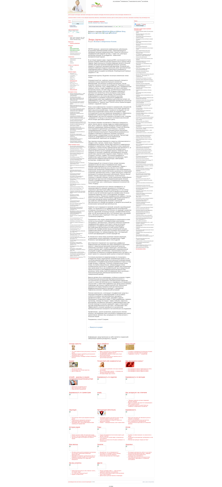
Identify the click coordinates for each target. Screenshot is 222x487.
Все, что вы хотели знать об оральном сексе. (76, 234)
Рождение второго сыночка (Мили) (143, 149)
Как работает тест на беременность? (109, 452)
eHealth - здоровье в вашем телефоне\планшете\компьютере (81, 378)
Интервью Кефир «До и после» (107, 373)
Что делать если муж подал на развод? (138, 352)
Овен (71, 37)
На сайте (138, 24)
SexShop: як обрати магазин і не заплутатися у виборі (77, 125)
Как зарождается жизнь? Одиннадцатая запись (140, 368)
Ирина (102, 23)
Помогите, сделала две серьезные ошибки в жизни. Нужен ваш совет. (77, 192)
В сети (144, 24)
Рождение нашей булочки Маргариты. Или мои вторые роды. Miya (144, 211)
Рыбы (79, 39)
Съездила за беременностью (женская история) (140, 351)
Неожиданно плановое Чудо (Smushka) (144, 186)
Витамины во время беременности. (74, 195)
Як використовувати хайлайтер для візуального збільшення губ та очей (78, 122)
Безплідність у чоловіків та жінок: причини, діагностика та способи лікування (110, 454)
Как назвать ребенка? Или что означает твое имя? (76, 177)
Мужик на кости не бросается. (76, 257)
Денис (71, 77)
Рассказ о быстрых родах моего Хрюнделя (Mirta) (143, 34)
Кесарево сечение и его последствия (75, 205)
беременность (124, 1)
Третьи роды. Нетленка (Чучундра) (143, 77)
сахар (71, 69)
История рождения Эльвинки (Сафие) (144, 168)
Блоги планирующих (74, 48)
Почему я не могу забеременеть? (77, 215)
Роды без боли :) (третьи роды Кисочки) (144, 240)
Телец (74, 37)
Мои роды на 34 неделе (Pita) (142, 178)
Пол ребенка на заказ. (75, 157)
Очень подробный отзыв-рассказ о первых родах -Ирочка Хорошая (143, 136)
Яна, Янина (72, 83)
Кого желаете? (73, 182)
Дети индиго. (73, 181)
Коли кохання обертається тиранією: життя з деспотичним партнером (111, 357)
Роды (99, 427)
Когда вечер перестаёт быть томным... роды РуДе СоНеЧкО (144, 157)
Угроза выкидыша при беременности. (75, 201)
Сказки (71, 361)
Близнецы (78, 37)
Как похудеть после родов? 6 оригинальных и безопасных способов (76, 208)
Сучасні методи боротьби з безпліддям (109, 456)
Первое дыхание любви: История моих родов (83, 435)
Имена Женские (73, 89)
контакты (126, 17)
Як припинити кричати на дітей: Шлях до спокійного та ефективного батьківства (138, 406)
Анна (71, 88)
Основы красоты (75, 344)
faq (140, 17)
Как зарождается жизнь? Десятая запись (138, 370)
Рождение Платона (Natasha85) (143, 83)
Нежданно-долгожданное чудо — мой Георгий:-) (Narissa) (144, 223)
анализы (109, 17)
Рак (81, 37)
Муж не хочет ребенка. (75, 189)
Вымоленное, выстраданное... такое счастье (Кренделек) (144, 131)
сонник (78, 17)
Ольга (71, 86)
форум (86, 17)
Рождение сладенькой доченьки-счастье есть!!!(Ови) (143, 203)
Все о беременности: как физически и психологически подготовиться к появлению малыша (139, 422)
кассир (71, 66)
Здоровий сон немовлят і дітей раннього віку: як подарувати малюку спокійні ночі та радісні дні (77, 116)
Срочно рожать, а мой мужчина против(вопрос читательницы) (77, 252)
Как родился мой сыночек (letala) (143, 152)
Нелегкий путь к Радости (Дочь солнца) (144, 117)
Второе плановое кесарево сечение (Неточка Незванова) (144, 85)
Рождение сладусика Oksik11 (142, 71)
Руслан (71, 79)
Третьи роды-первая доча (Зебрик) (143, 160)
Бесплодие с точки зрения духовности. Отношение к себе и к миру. (77, 249)
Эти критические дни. (74, 235)
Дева (71, 38)
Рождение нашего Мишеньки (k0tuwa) (144, 79)
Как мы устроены (75, 463)
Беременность (131, 410)
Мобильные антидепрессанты (79, 386)
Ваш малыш (73, 444)
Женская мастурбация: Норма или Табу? (138, 439)
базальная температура (75, 53)
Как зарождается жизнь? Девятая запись (138, 371)
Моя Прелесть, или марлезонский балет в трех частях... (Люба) (145, 128)
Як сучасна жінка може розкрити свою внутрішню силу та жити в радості (77, 102)
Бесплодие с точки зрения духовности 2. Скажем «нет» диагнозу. (76, 243)
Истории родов (74, 427)
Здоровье (129, 444)
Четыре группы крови (74, 219)
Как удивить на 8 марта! (141, 220)
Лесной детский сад (77, 368)
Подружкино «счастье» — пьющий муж (137, 354)
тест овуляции (116, 1)
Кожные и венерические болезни (105, 41)
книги (116, 17)
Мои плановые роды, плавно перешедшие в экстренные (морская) (144, 235)
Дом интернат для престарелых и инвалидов (111, 475)
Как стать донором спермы (76, 203)
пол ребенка (145, 1)
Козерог (71, 39)
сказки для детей (73, 51)
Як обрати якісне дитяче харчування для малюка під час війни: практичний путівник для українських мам (77, 98)
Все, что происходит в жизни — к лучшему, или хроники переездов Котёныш (111, 372)
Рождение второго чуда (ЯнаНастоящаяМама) (141, 162)
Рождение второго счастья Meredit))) (144, 215)
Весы (74, 38)
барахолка (91, 17)
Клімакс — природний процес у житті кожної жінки (112, 422)
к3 (85, 481)
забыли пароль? (73, 26)
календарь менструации (92, 14)
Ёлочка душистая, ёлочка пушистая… (81, 370)
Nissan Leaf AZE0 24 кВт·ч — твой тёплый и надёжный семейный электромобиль (77, 94)
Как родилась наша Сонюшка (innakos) (144, 198)
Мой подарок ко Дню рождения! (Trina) (144, 216)
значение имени (72, 17)
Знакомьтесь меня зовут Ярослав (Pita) (144, 100)
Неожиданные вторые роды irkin (143, 185)
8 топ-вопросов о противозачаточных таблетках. (77, 198)
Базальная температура (75, 226)
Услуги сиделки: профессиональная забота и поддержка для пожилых (76, 138)
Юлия (71, 82)
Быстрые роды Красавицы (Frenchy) (144, 150)
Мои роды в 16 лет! (74, 161)
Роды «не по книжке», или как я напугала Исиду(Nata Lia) (143, 69)
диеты (113, 17)
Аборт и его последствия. (75, 188)
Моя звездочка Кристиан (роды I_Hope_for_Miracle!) (143, 239)
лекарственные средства (75, 58)
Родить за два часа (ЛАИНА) (142, 121)
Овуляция (72, 155)
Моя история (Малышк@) (141, 46)
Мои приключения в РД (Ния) (142, 247)
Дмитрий (72, 73)
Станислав (72, 74)
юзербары (136, 17)
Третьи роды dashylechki (141, 56)
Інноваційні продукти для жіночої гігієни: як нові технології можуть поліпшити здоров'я (111, 418)
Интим (128, 427)
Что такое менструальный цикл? (80, 473)
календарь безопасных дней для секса (108, 14)
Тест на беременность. (75, 217)
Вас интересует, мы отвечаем (136, 392)
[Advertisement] (108, 332)
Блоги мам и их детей (75, 50)
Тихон (98, 23)
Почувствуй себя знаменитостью (109, 361)
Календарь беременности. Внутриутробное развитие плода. (77, 171)
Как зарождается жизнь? (134, 361)
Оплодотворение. (74, 229)
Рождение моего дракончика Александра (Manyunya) (142, 200)
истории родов (138, 29)
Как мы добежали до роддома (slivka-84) (145, 73)
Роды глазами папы (140, 172)
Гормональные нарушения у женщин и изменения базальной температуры (81, 420)
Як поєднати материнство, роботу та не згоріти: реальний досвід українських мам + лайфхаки (77, 109)
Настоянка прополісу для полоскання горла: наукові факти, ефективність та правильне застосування (77, 128)
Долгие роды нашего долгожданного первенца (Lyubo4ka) (144, 194)
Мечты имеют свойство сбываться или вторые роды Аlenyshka (144, 98)
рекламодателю (146, 17)
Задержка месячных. (74, 148)
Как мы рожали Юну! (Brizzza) (142, 208)
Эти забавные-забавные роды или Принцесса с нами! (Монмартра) (143, 55)
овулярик (131, 17)
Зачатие (100, 444)
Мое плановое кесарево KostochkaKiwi (144, 164)
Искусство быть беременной (79, 389)
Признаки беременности (75, 150)
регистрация (71, 14)
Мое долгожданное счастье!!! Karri (143, 104)
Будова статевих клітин (77, 474)
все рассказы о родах (141, 248)
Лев (84, 37)
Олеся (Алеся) (73, 85)
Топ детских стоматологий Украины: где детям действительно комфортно (78, 135)
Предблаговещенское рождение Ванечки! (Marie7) (143, 213)
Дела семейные (103, 344)
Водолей (76, 39)
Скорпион (78, 38)
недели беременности (75, 54)
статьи (82, 17)
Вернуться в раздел (96, 327)
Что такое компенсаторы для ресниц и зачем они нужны (76, 120)
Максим (95, 23)
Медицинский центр (74, 227)
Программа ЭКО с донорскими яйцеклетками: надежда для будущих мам (83, 423)
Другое (99, 463)
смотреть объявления (75, 43)
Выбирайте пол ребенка (75, 151)
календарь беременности (124, 14)
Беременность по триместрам (80, 392)
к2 (83, 481)
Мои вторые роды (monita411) (142, 158)
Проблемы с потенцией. (75, 220)
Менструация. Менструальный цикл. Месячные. (77, 153)
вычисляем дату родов (135, 1)
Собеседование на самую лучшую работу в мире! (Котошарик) (143, 245)
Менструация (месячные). (106, 410)
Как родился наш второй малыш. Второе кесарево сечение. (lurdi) (143, 174)
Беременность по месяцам (135, 377)
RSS (71, 47)
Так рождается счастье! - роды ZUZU (144, 132)
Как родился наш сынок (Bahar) (143, 115)
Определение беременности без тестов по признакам (77, 159)
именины (97, 17)
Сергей (71, 76)
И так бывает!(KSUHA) (141, 72)
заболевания (103, 17)
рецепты (121, 17)
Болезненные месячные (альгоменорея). (75, 174)
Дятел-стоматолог (76, 371)
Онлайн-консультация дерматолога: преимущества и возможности (77, 113)
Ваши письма (130, 344)
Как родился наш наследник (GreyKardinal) (142, 189)
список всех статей (74, 258)
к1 (82, 481)
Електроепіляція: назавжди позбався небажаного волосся (76, 142)
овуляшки (88, 481)
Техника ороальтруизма (75, 224)
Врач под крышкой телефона (79, 388)
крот (71, 68)
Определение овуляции (75, 186)
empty (99, 392)
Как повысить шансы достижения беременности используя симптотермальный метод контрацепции (77, 212)
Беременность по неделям (107, 377)
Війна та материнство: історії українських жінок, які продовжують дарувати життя (78, 106)
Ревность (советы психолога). (76, 222)
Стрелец (82, 38)
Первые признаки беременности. (77, 167)
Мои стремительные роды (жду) (143, 50)
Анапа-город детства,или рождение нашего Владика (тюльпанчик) (143, 147)
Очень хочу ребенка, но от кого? (77, 165)
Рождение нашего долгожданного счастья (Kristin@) (143, 102)
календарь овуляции (80, 14)
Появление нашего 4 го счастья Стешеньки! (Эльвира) (143, 61)
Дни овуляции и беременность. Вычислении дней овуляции (77, 147)
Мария (106, 23)
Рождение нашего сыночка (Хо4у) (143, 137)
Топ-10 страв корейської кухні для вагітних (138, 420)
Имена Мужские (73, 80)
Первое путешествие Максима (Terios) (144, 207)
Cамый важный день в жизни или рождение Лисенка (143, 111)
